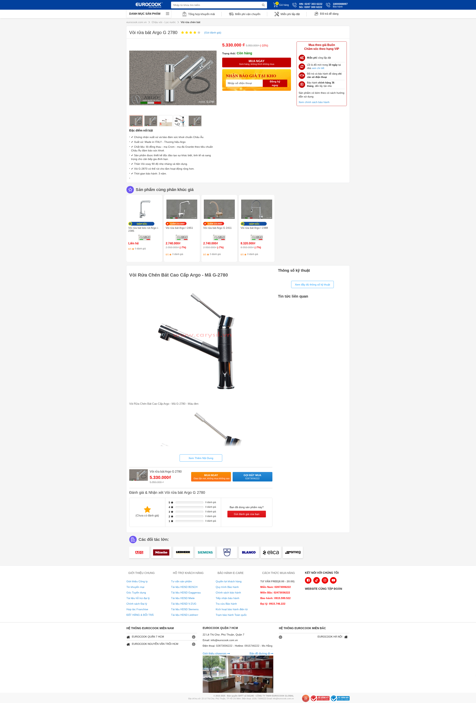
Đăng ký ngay (275, 83)
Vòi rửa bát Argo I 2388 (254, 227)
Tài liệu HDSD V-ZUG (183, 603)
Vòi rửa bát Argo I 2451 (179, 227)
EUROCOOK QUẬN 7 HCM (148, 636)
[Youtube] (333, 580)
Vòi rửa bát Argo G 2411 (217, 227)
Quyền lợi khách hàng (229, 581)
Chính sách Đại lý (136, 603)
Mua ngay (212, 477)
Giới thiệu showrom (215, 653)
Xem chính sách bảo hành (314, 102)
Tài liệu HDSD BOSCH (184, 586)
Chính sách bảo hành (228, 592)
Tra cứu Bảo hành (226, 603)
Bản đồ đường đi (260, 653)
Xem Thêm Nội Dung (201, 458)
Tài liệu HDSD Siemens (185, 609)
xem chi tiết (318, 68)
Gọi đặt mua (252, 477)
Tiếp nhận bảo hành (227, 598)
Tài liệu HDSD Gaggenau (186, 592)
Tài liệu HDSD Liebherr (184, 614)
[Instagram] (325, 580)
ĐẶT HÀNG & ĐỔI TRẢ (140, 614)
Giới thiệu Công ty (137, 581)
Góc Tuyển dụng (136, 592)
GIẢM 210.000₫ (177, 224)
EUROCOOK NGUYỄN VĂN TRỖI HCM (155, 643)
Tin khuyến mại (135, 586)
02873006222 (224, 645)
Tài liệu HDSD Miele (183, 598)
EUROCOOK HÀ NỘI (330, 636)
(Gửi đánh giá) (212, 32)
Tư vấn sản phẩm (181, 581)
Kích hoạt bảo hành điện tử (232, 609)
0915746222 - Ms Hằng (258, 645)
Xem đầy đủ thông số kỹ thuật (312, 284)
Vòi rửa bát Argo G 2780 (166, 471)
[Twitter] (316, 580)
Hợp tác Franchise (137, 609)
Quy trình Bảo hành (227, 586)
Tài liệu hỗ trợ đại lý (138, 598)
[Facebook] (308, 580)
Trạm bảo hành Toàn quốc (231, 614)
